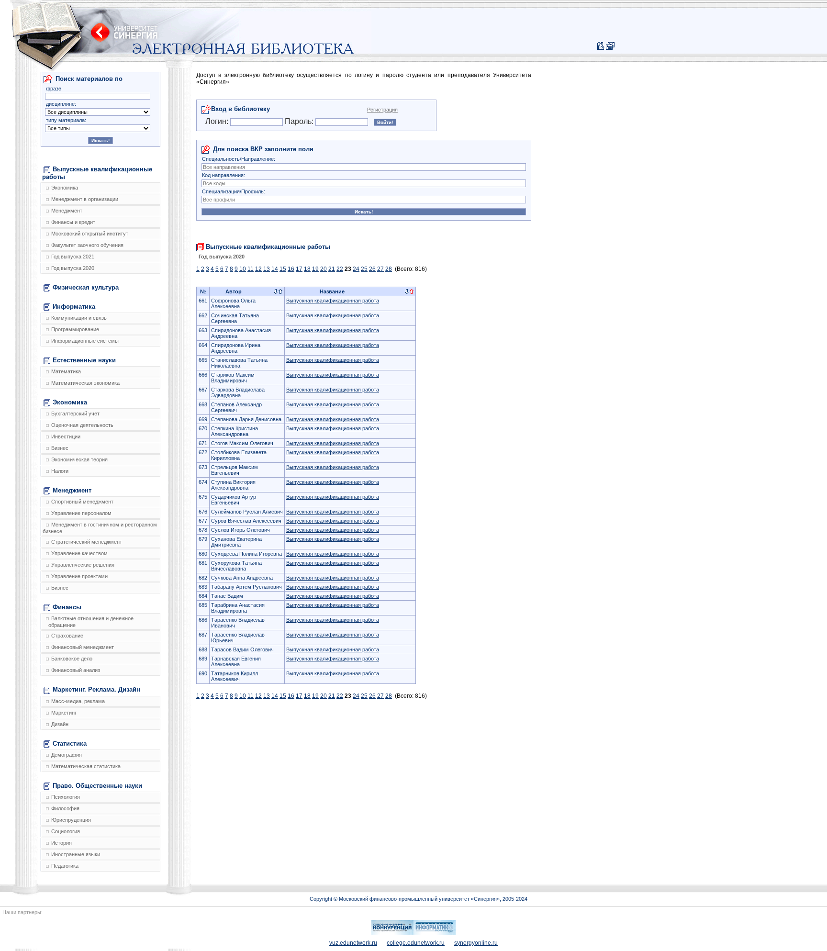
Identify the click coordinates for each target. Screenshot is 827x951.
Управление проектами (79, 576)
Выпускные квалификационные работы (97, 173)
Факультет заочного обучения (87, 245)
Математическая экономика (85, 383)
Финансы (67, 607)
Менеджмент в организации (84, 199)
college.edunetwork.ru (416, 943)
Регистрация (382, 109)
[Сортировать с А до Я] (275, 292)
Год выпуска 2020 (72, 268)
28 (388, 269)
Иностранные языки (75, 854)
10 (242, 269)
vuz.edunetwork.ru (353, 943)
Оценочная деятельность (82, 425)
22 (339, 269)
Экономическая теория (79, 459)
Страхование (67, 635)
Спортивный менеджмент (82, 501)
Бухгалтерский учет (75, 413)
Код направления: (223, 175)
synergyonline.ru (476, 943)
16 (291, 269)
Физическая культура (86, 287)
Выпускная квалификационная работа (332, 300)
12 (258, 269)
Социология (65, 831)
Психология (65, 797)
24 (356, 269)
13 (266, 269)
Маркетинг (64, 713)
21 (331, 269)
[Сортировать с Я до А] (280, 292)
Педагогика (64, 866)
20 (323, 269)
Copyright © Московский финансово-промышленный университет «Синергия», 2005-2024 (418, 899)
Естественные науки (84, 360)
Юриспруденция (71, 820)
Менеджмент (66, 210)
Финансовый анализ (75, 670)
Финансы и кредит (73, 222)
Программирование (75, 329)
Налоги (59, 471)
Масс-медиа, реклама (78, 701)
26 (372, 269)
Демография (66, 755)
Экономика (64, 187)
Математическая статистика (86, 766)
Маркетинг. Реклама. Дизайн (96, 689)
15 (282, 269)
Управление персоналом (81, 513)
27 (380, 269)
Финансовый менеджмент (82, 647)
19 (315, 269)
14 (274, 269)
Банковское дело (71, 658)
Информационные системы (85, 341)
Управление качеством (79, 553)
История (61, 843)
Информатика (74, 306)
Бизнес (59, 448)
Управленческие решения (82, 565)
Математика (66, 371)
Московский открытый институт (89, 233)
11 (250, 269)
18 (307, 269)
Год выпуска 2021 (72, 256)
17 (299, 269)
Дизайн (59, 724)
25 (364, 269)
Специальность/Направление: (238, 159)
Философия (65, 808)
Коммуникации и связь (79, 318)
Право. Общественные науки (97, 785)
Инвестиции (65, 436)
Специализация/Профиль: (233, 191)
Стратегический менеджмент (86, 542)
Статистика (70, 743)
